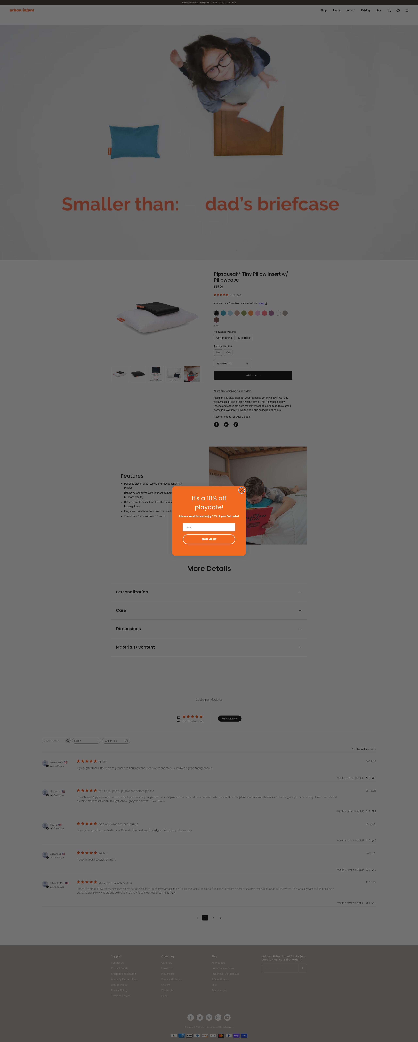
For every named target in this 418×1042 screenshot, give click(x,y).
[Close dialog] (241, 490)
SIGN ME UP (209, 539)
